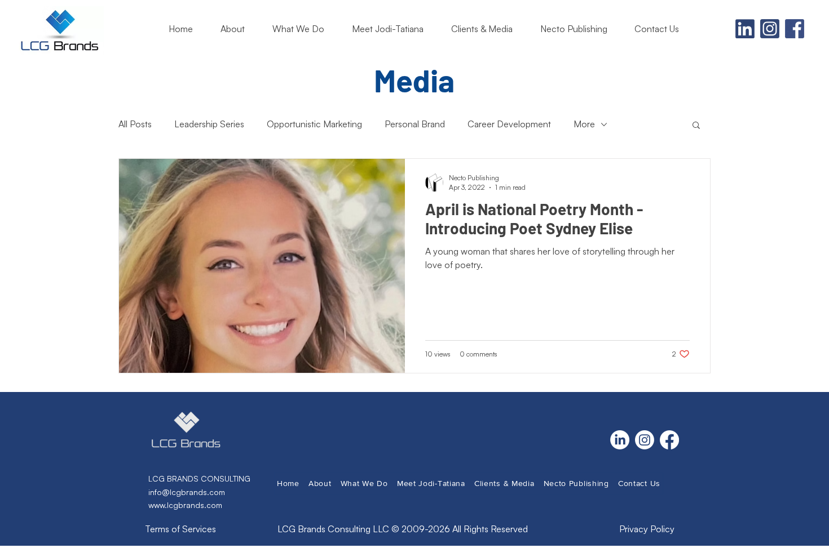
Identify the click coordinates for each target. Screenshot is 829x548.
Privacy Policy (646, 528)
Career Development (509, 124)
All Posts (135, 124)
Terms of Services (180, 528)
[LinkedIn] (619, 439)
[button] (487, 29)
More (584, 124)
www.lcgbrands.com (185, 505)
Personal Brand (415, 124)
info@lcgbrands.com (186, 492)
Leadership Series (209, 124)
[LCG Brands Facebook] (794, 28)
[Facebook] (669, 439)
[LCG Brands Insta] (769, 28)
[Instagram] (644, 439)
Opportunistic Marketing (314, 124)
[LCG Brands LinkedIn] (745, 28)
